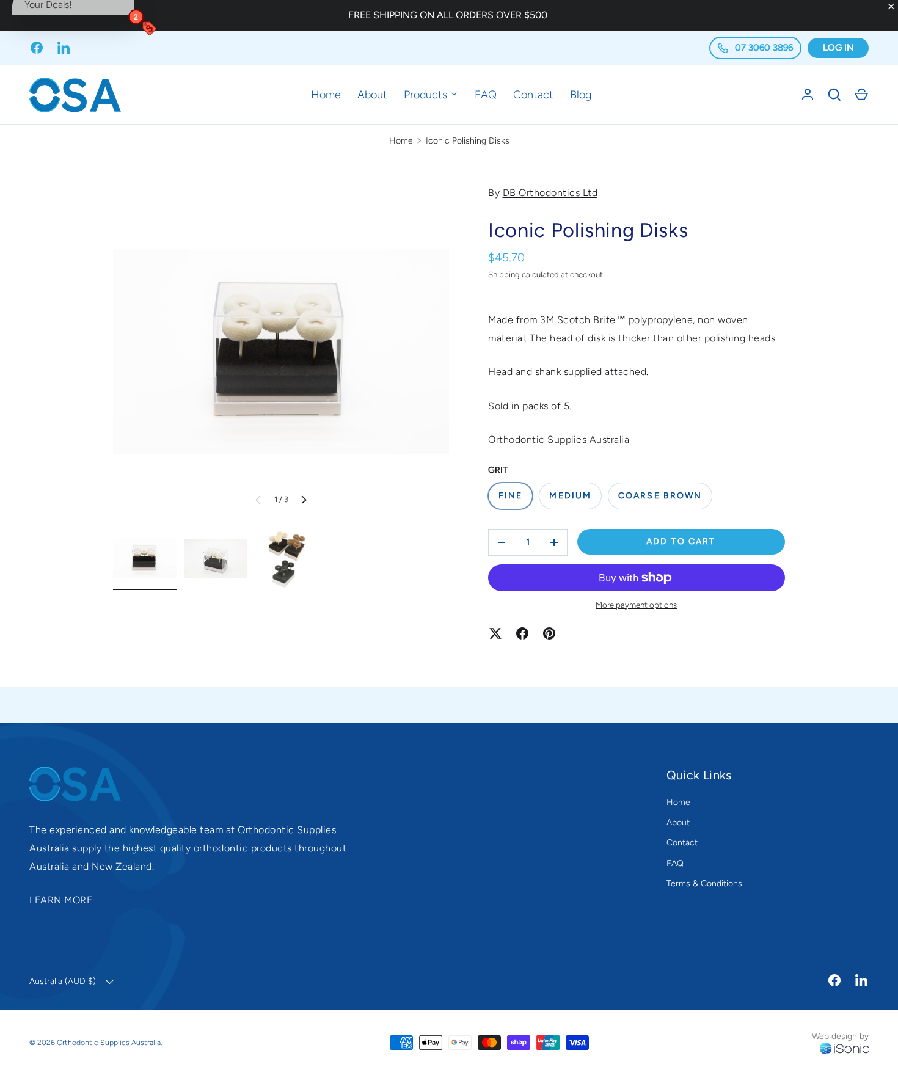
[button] (861, 94)
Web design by (840, 1036)
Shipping (504, 274)
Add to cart (680, 541)
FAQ (486, 94)
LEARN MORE (60, 900)
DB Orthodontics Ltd (550, 193)
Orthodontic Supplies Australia (109, 1042)
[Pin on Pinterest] (549, 633)
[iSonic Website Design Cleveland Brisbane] (844, 1049)
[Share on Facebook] (522, 633)
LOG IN (838, 47)
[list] (281, 352)
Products (427, 94)
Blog (580, 94)
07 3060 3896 (762, 47)
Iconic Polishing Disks (467, 141)
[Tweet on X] (495, 633)
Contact (533, 94)
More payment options (636, 605)
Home (326, 94)
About (372, 94)
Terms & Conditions (704, 883)
